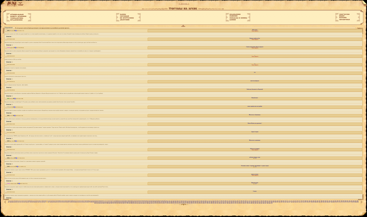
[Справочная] (344, 19)
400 (131, 203)
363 (322, 202)
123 (191, 201)
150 (245, 201)
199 (344, 201)
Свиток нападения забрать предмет (254, 46)
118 (181, 201)
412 (155, 203)
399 (129, 203)
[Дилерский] (124, 19)
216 (27, 202)
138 (221, 201)
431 (193, 203)
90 (131, 201)
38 (57, 201)
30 (45, 201)
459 (250, 203)
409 (149, 203)
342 (280, 202)
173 (292, 201)
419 (169, 203)
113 (172, 201)
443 (218, 203)
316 (228, 202)
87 (127, 201)
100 (146, 201)
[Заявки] (233, 19)
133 (211, 201)
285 (165, 202)
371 (338, 202)
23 (35, 201)
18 (28, 201)
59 (87, 201)
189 (324, 201)
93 (135, 201)
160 (265, 201)
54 (80, 201)
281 (157, 202)
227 (49, 202)
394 (119, 203)
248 (91, 202)
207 (9, 202)
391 (113, 203)
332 (260, 202)
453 (238, 203)
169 (284, 201)
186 (318, 201)
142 (229, 201)
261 (117, 202)
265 (125, 202)
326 (248, 202)
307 (210, 202)
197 (340, 201)
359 (314, 202)
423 (177, 203)
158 (261, 201)
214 (23, 202)
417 (165, 203)
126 (197, 201)
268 (131, 202)
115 (176, 201)
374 (344, 202)
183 (312, 201)
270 (135, 202)
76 (111, 201)
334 (264, 202)
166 (277, 201)
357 (310, 202)
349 (294, 202)
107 (160, 201)
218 (31, 202)
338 (272, 202)
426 (183, 203)
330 (256, 202)
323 (242, 202)
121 (187, 201)
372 (340, 202)
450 (232, 203)
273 (141, 202)
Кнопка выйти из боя (255, 38)
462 (256, 203)
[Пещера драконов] (18, 16)
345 (286, 202)
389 (109, 203)
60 (88, 201)
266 (127, 202)
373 (342, 202)
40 (59, 201)
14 (22, 201)
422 (175, 203)
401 (133, 203)
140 (225, 201)
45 (67, 201)
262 (119, 202)
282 (159, 202)
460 (252, 203)
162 (269, 201)
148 (241, 201)
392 (115, 203)
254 (103, 202)
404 (139, 203)
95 (138, 201)
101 (148, 201)
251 (97, 202)
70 (103, 201)
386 (103, 203)
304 (204, 202)
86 (125, 201)
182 (310, 201)
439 (210, 203)
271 (137, 202)
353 (302, 202)
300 (195, 202)
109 (164, 201)
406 (143, 203)
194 (334, 201)
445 (222, 203)
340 (276, 202)
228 (51, 202)
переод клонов (254, 174)
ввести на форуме (254, 80)
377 (350, 202)
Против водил (254, 182)
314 (223, 202)
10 (17, 201)
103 (152, 201)
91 (133, 201)
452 (236, 203)
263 (121, 202)
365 (326, 202)
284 (163, 202)
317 (230, 202)
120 (185, 201)
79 (115, 201)
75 (110, 201)
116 (177, 201)
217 (29, 202)
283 (161, 202)
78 (114, 201)
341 (278, 202)
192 (330, 201)
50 (74, 201)
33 (49, 201)
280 (155, 202)
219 (33, 202)
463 (258, 203)
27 (41, 201)
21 (32, 201)
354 (304, 202)
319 (234, 202)
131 (207, 201)
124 (193, 201)
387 (105, 203)
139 (223, 201)
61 (90, 201)
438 (208, 203)
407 (145, 203)
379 (354, 202)
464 (260, 203)
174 (294, 201)
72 (105, 201)
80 (117, 201)
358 (312, 202)
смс (255, 72)
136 (217, 201)
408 (147, 203)
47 (70, 201)
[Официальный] (17, 14)
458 (248, 203)
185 (316, 201)
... (254, 55)
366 (328, 202)
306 (208, 202)
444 (220, 203)
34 (51, 201)
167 (279, 201)
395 (121, 203)
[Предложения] (16, 20)
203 (352, 201)
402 (135, 203)
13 (21, 201)
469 (270, 203)
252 (99, 202)
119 (183, 201)
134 (213, 201)
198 (342, 201)
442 (216, 203)
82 (120, 201)
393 (117, 203)
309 (214, 202)
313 (221, 202)
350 (296, 202)
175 (296, 201)
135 (215, 201)
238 (71, 202)
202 (350, 201)
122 (189, 201)
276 (147, 202)
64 (94, 201)
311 (217, 202)
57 (84, 201)
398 (127, 203)
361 (318, 202)
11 (18, 201)
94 (137, 201)
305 (206, 202)
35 (52, 201)
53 (78, 201)
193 (332, 201)
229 (53, 202)
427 (185, 203)
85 (124, 201)
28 (42, 201)
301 (197, 202)
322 (240, 202)
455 (242, 203)
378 (352, 202)
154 (253, 201)
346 (288, 202)
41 (61, 201)
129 (203, 201)
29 (44, 201)
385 (101, 203)
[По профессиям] (127, 17)
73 (107, 201)
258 (111, 202)
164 (273, 201)
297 (189, 202)
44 (65, 201)
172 (290, 201)
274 (143, 202)
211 (17, 202)
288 (171, 202)
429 (189, 203)
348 (292, 202)
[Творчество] (344, 14)
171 (288, 201)
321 (238, 202)
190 (326, 201)
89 (130, 201)
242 (79, 202)
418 (167, 203)
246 (87, 202)
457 (246, 203)
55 (81, 201)
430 (191, 203)
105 (156, 201)
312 (219, 202)
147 (239, 201)
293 (181, 202)
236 (67, 202)
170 (286, 201)
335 (266, 202)
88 (128, 201)
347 (290, 202)
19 (29, 201)
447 (226, 203)
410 (151, 203)
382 (95, 203)
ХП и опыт (254, 29)
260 (115, 202)
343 (282, 202)
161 (267, 201)
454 (240, 203)
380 (356, 202)
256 (107, 202)
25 (38, 201)
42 (62, 201)
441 (214, 203)
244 (83, 202)
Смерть (255, 191)
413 (157, 203)
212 (19, 202)
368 (332, 202)
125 (195, 201)
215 (25, 202)
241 (77, 202)
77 (113, 201)
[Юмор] (342, 15)
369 (334, 202)
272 (139, 202)
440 (212, 203)
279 (153, 202)
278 (151, 202)
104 (154, 201)
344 (284, 202)
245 (85, 202)
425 (181, 203)
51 (75, 201)
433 (197, 203)
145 (235, 201)
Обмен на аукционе (254, 148)
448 (228, 203)
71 (104, 201)
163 (271, 201)
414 (159, 203)
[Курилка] (343, 17)
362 (320, 202)
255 (105, 202)
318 (232, 202)
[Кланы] (123, 14)
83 (121, 201)
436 (204, 203)
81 (118, 201)
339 (274, 202)
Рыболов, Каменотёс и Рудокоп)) (255, 89)
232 (59, 202)
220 (35, 202)
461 (254, 203)
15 (24, 201)
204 (354, 201)
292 (179, 202)
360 (316, 202)
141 (227, 201)
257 (109, 202)
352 (300, 202)
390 (111, 203)
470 (271, 203)
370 (336, 202)
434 (200, 203)
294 (183, 202)
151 (247, 201)
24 (37, 201)
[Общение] (233, 16)
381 (358, 202)
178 (302, 201)
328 (252, 202)
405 (141, 203)
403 (137, 203)
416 (163, 203)
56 (82, 201)
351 (298, 202)
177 (300, 201)
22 (34, 201)
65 (95, 201)
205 (356, 201)
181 (308, 201)
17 (27, 201)
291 (177, 202)
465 (262, 203)
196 (338, 201)
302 (200, 202)
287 (169, 202)
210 (15, 202)
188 (322, 201)
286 (167, 202)
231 (57, 202)
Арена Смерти (254, 131)
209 (13, 202)
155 (255, 201)
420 (171, 203)
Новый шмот (255, 97)
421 (173, 203)
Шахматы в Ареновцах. (255, 114)
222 (39, 202)
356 (308, 202)
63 (92, 201)
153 (251, 201)
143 (231, 201)
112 (170, 201)
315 (226, 202)
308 (212, 202)
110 (166, 201)
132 (209, 201)
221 (37, 202)
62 (91, 201)
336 (268, 202)
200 (346, 201)
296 (187, 202)
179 (304, 201)
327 (250, 202)
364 (324, 202)
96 (140, 201)
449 (230, 203)
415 (161, 203)
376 (348, 202)
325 (246, 202)
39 (58, 201)
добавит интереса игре (254, 157)
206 (357, 201)
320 (236, 202)
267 (129, 202)
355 (306, 202)
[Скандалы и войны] (238, 18)
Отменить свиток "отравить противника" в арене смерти (255, 165)
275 (145, 202)
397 (125, 203)
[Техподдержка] (16, 18)
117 (179, 201)
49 (72, 201)
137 (219, 201)
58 (85, 201)
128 (201, 201)
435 (202, 203)
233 (61, 202)
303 (202, 202)
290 (175, 202)
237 (69, 202)
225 (45, 202)
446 (224, 203)
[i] (15, 30)
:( (254, 63)
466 (264, 203)
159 (263, 201)
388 (107, 203)
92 (134, 201)
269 (133, 202)
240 (75, 202)
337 (270, 202)
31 (47, 201)
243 (81, 202)
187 (320, 201)
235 (65, 202)
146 (237, 201)
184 (314, 201)
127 (199, 201)
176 (298, 201)
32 (48, 201)
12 (19, 201)
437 (206, 203)
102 (150, 201)
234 (63, 202)
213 (21, 202)
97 (141, 201)
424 (179, 203)
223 (41, 202)
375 (346, 202)
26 (39, 201)
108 (162, 201)
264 (123, 202)
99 (144, 201)
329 (254, 202)
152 (249, 201)
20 (31, 201)
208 (11, 202)
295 (185, 202)
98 (143, 201)
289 (173, 202)
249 (93, 202)
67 (98, 201)
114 (174, 201)
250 (95, 202)
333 (262, 202)
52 (77, 201)
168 (282, 201)
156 (257, 201)
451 (234, 203)
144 (233, 201)
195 (336, 201)
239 (73, 202)
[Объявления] (235, 14)
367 (330, 202)
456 (244, 203)
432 (195, 203)
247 (89, 202)
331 (258, 202)
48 (71, 201)
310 (216, 202)
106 (158, 201)
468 (268, 203)
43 (64, 201)
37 (55, 201)
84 (123, 201)
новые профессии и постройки (255, 106)
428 (187, 203)
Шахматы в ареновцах (254, 140)
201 (348, 201)
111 (168, 201)
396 (123, 203)
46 (68, 201)
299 (193, 202)
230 (55, 202)
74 (108, 201)
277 (149, 202)
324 (244, 202)
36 (54, 201)
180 (306, 201)
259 (113, 202)
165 (275, 201)
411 (153, 203)
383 (97, 203)
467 (266, 203)
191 (328, 201)
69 (101, 201)
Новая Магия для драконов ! (255, 123)
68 (100, 201)
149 (243, 201)
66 (97, 201)
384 (99, 203)
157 (259, 201)
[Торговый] (124, 16)
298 (191, 202)
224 (43, 202)
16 (25, 201)
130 (205, 201)
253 (101, 202)
